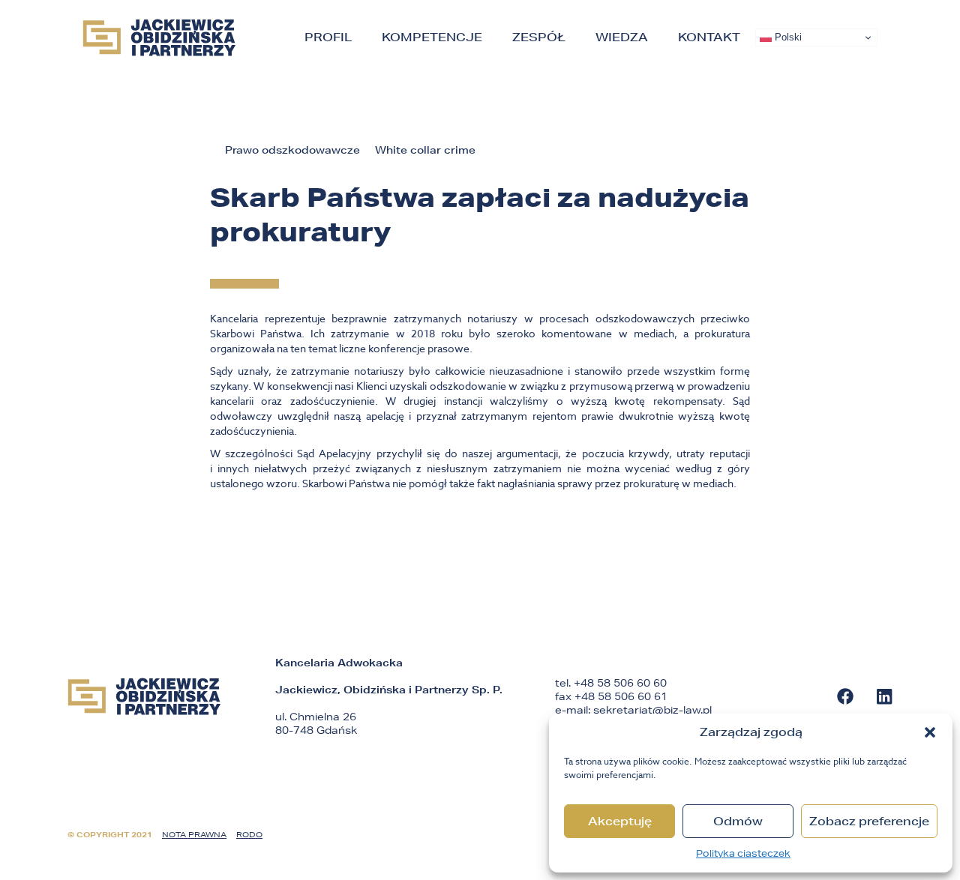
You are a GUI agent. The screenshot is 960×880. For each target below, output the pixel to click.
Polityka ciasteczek (743, 853)
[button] (930, 732)
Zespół (539, 37)
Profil (328, 37)
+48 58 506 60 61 (621, 696)
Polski (787, 37)
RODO (249, 834)
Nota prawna (194, 834)
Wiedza (622, 37)
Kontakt (709, 37)
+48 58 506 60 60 (620, 683)
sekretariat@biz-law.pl (652, 710)
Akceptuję (620, 821)
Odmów (738, 821)
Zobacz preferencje (869, 821)
